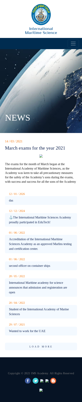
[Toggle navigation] (73, 44)
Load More (41, 346)
